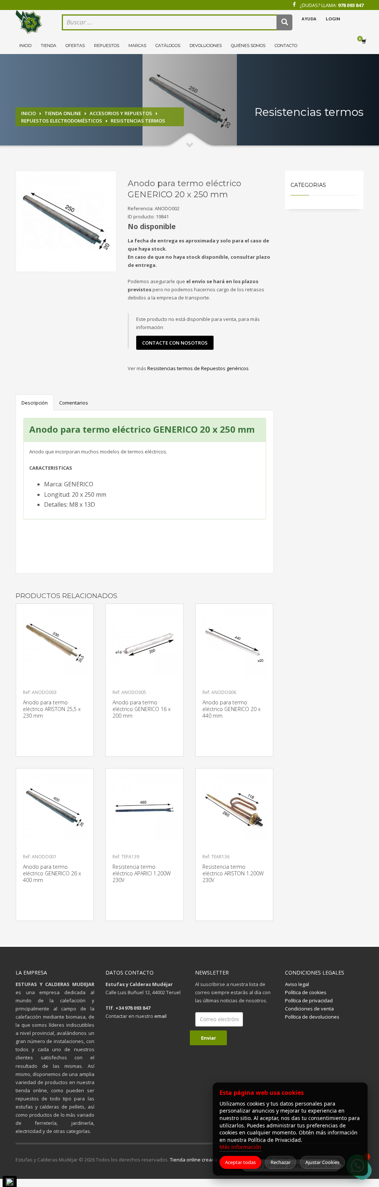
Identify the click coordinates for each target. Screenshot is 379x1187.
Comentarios (73, 402)
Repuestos (106, 45)
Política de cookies (305, 992)
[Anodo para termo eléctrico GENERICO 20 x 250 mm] (66, 221)
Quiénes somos (248, 45)
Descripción (34, 402)
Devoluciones (206, 45)
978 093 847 (350, 5)
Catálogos (167, 45)
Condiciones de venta (309, 1008)
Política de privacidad (309, 1000)
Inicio (25, 45)
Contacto (286, 45)
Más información (240, 1146)
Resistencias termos (138, 120)
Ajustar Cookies (322, 1162)
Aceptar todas (240, 1162)
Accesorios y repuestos (121, 113)
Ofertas (75, 45)
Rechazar (281, 1162)
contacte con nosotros (175, 342)
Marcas (137, 45)
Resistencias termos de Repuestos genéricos (198, 368)
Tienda (48, 45)
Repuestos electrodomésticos (61, 120)
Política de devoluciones (312, 1016)
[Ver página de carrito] (365, 41)
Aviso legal (297, 984)
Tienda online (62, 113)
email (160, 1016)
